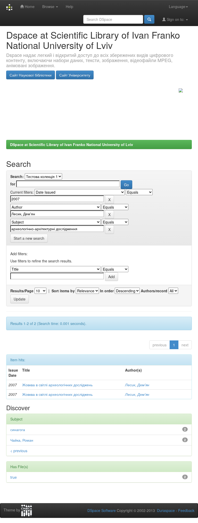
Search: (17, 176)
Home (29, 6)
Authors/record (154, 290)
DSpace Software (101, 510)
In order (107, 290)
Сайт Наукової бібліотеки (31, 75)
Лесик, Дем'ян (137, 384)
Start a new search (29, 238)
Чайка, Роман (21, 440)
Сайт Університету (74, 75)
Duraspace (166, 510)
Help (69, 6)
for (12, 183)
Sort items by (63, 290)
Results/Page (22, 290)
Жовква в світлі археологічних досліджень (57, 384)
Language (177, 6)
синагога (17, 429)
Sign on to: (175, 19)
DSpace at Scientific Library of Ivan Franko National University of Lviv (71, 144)
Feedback (186, 510)
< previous (18, 450)
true (13, 477)
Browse (48, 6)
